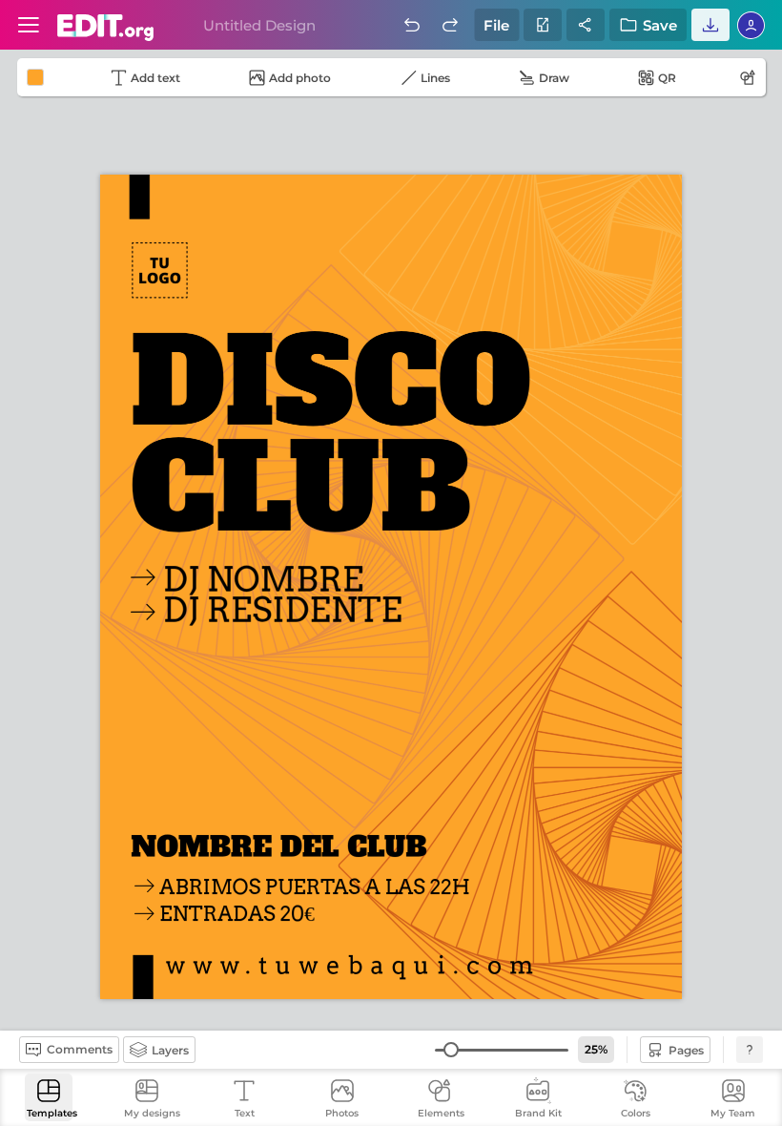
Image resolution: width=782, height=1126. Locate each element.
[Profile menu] (751, 25)
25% (596, 1049)
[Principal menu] (106, 27)
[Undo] (412, 25)
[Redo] (450, 25)
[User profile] (28, 25)
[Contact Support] (749, 1049)
